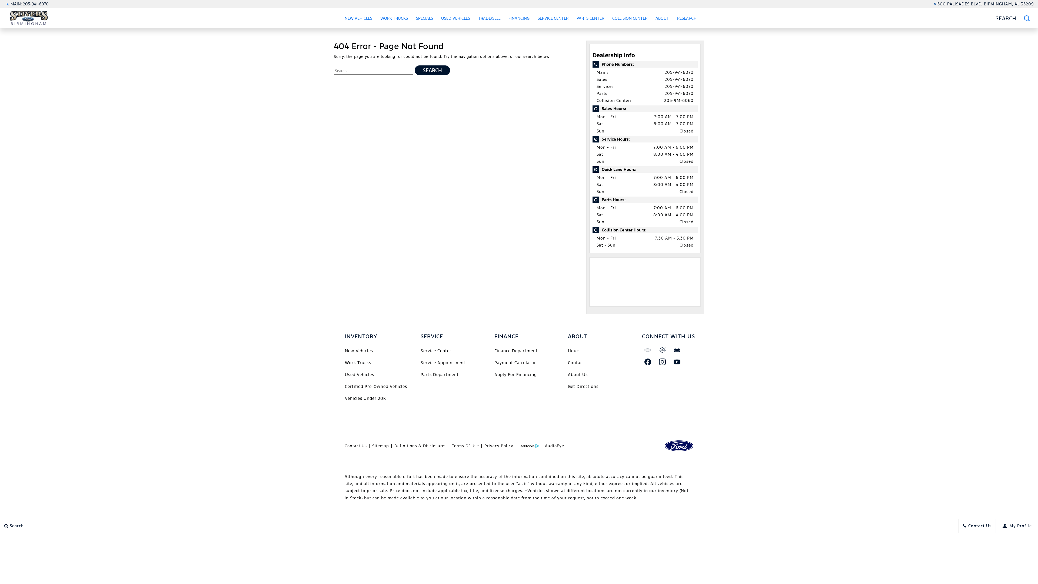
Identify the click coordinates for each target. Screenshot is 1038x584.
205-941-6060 (679, 100)
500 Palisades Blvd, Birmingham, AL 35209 (985, 3)
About (662, 18)
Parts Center (590, 18)
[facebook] (648, 362)
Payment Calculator (515, 362)
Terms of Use (465, 445)
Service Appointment (443, 362)
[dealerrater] (662, 350)
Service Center (553, 18)
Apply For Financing (515, 374)
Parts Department (440, 374)
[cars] (648, 350)
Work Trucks (394, 18)
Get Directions (583, 386)
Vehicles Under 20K (365, 398)
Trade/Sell (489, 18)
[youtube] (677, 362)
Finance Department (516, 350)
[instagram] (662, 362)
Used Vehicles (455, 18)
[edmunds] (677, 350)
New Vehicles (358, 18)
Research (687, 19)
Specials (424, 18)
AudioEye (554, 445)
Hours (574, 350)
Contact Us (356, 445)
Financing (519, 18)
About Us (578, 374)
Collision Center (629, 18)
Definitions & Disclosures (420, 445)
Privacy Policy (498, 445)
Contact (576, 362)
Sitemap (380, 445)
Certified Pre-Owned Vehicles (376, 386)
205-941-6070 (679, 72)
